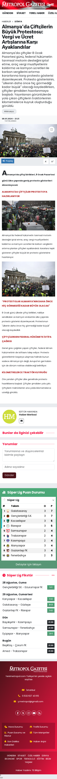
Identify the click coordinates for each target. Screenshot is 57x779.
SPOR (19, 758)
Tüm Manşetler (41, 732)
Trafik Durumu (40, 726)
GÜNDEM (7, 13)
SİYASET (21, 13)
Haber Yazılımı (23, 770)
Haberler (6, 21)
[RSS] (39, 713)
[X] (23, 713)
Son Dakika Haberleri (11, 743)
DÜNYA (18, 21)
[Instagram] (28, 713)
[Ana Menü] (52, 4)
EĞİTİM (40, 758)
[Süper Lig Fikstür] (53, 575)
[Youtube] (34, 713)
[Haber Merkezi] (9, 416)
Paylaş (9, 160)
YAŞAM (28, 762)
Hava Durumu (15, 726)
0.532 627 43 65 (30, 695)
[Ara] (48, 4)
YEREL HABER (36, 13)
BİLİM (48, 758)
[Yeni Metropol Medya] (23, 5)
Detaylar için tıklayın (28, 564)
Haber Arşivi (39, 741)
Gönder (9, 475)
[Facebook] (17, 713)
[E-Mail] (21, 420)
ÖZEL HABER (34, 755)
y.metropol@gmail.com (30, 701)
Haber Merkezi (28, 414)
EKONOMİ (9, 758)
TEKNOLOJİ (29, 758)
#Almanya (9, 111)
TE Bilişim (36, 770)
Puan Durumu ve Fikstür (14, 734)
